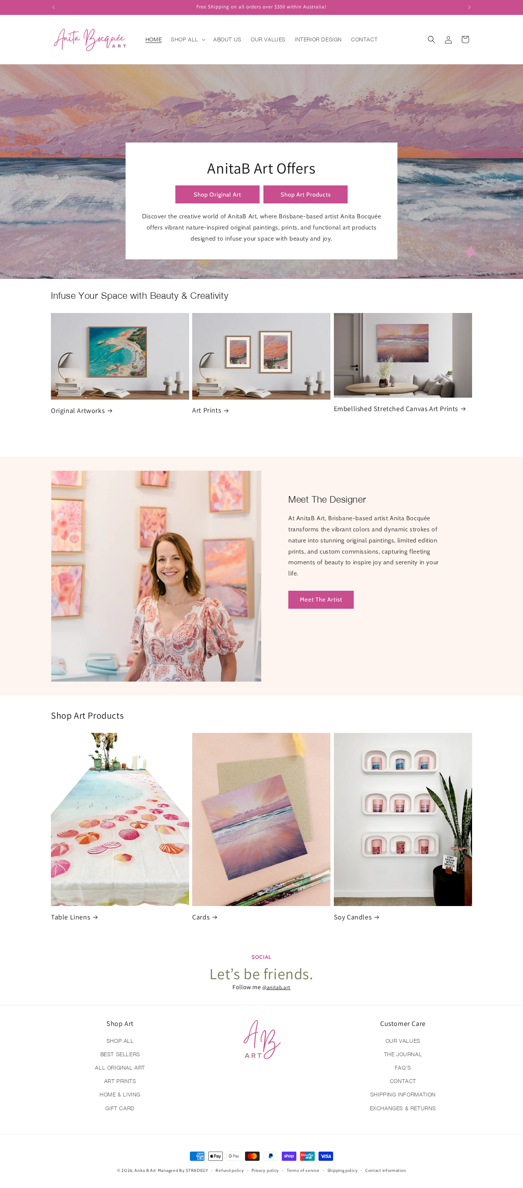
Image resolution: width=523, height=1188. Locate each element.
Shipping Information (403, 1094)
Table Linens (70, 917)
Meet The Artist (321, 599)
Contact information (385, 1170)
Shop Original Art (217, 194)
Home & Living (120, 1094)
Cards (200, 917)
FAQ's (403, 1067)
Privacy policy (265, 1170)
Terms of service (303, 1170)
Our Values (403, 1040)
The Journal (403, 1054)
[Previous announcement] (53, 7)
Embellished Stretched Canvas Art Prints (396, 408)
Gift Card (119, 1108)
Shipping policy (342, 1170)
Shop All (120, 1040)
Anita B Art (145, 1170)
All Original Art (120, 1067)
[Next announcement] (469, 7)
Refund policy (230, 1170)
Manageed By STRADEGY (183, 1170)
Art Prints (206, 410)
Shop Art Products (306, 194)
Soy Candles (353, 917)
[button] (187, 39)
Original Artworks (78, 410)
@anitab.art (276, 987)
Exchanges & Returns (403, 1108)
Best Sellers (120, 1054)
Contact (403, 1081)
